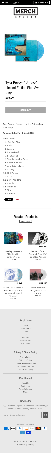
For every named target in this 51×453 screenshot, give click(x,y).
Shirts (25, 325)
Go (45, 415)
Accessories (25, 340)
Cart (43, 3)
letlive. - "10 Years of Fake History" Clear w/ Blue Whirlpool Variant (13, 291)
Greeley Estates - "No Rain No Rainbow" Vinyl (13, 254)
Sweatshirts (25, 328)
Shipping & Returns (25, 366)
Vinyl (25, 331)
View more (25, 221)
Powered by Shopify (25, 444)
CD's (25, 334)
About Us (25, 383)
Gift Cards (25, 343)
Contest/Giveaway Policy (25, 363)
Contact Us (25, 386)
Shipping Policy (25, 360)
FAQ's (25, 392)
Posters (25, 337)
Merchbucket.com (29, 441)
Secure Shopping (25, 369)
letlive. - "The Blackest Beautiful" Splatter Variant (38, 254)
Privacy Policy (25, 357)
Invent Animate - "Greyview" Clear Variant (38, 290)
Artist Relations (25, 389)
